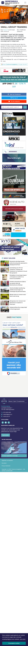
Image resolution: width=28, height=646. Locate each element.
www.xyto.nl (6, 416)
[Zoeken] (25, 107)
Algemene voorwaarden (7, 460)
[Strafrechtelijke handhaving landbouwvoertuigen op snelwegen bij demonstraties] (4, 290)
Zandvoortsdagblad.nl (11, 1)
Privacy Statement (6, 465)
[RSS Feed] (8, 422)
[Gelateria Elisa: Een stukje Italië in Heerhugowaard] (4, 309)
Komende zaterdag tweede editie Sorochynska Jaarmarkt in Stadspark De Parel (18, 263)
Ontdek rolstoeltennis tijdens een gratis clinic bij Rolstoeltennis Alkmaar (18, 283)
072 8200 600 (7, 412)
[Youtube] (5, 422)
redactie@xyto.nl (7, 414)
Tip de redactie (15, 101)
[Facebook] (2, 422)
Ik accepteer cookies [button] (14, 643)
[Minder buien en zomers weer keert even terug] (4, 296)
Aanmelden (5, 435)
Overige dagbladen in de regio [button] (10, 455)
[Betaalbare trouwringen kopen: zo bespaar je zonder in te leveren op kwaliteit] (4, 277)
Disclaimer (4, 463)
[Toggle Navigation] (25, 2)
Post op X (15, 98)
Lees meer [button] (22, 639)
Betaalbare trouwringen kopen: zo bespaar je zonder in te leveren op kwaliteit (18, 277)
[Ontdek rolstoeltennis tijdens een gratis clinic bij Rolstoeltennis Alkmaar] (4, 284)
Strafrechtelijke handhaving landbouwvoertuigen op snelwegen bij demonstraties (18, 289)
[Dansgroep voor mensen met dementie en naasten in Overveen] (4, 303)
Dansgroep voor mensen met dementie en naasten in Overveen (18, 302)
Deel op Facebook (15, 94)
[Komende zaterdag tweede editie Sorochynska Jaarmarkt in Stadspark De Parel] (4, 263)
